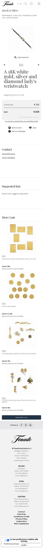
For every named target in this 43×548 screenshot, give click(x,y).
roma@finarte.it (23, 491)
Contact (21, 511)
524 (3, 351)
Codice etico (21, 521)
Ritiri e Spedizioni (21, 523)
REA (18, 458)
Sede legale (17, 451)
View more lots (21, 417)
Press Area (21, 514)
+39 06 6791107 (24, 486)
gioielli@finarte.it (8, 154)
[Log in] (31, 4)
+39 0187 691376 (24, 501)
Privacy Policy (21, 519)
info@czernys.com (23, 506)
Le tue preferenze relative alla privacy (24, 540)
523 (3, 303)
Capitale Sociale (18, 460)
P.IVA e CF (17, 456)
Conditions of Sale (21, 516)
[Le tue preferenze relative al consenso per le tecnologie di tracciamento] (11, 544)
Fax (16, 473)
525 (3, 398)
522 (3, 256)
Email (17, 476)
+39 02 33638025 (8, 157)
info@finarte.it (23, 476)
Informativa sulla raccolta (14, 545)
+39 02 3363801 (24, 471)
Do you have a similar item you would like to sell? (21, 121)
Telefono (16, 471)
